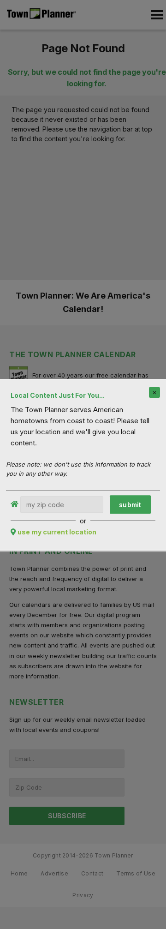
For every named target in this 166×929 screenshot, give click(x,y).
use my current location (57, 532)
